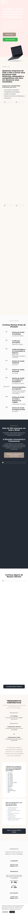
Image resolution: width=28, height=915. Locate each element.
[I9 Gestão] (4, 2)
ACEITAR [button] (12, 911)
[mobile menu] (26, 2)
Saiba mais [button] (5, 911)
